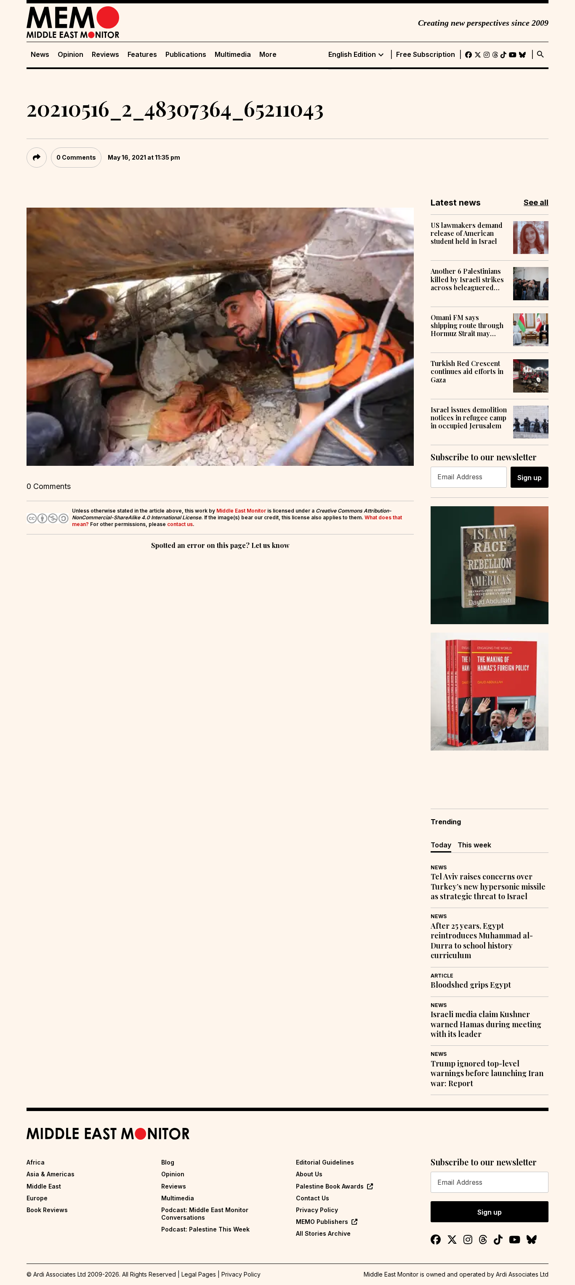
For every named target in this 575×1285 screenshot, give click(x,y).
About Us (309, 1174)
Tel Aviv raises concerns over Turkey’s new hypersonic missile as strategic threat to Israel (488, 886)
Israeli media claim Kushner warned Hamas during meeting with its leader (486, 1024)
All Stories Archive (323, 1233)
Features (142, 55)
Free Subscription (425, 55)
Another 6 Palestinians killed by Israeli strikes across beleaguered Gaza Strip (467, 279)
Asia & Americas (51, 1174)
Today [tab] (441, 845)
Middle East (44, 1186)
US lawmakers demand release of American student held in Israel (467, 233)
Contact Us (312, 1198)
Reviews (105, 55)
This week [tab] (474, 845)
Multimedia (233, 55)
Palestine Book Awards (330, 1186)
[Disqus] (220, 667)
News (40, 55)
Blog (167, 1162)
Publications (185, 55)
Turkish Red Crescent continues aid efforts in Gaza (467, 371)
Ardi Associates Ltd (522, 1274)
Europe (37, 1198)
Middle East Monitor (241, 511)
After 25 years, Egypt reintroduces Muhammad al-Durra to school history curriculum (482, 940)
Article (442, 975)
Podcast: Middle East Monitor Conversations (204, 1213)
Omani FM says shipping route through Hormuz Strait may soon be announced (467, 325)
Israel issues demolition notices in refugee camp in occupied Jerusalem (469, 418)
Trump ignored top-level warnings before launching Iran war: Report (487, 1073)
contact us (180, 524)
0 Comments (76, 157)
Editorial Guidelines (325, 1162)
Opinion (70, 55)
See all (536, 202)
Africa (36, 1162)
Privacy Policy (317, 1209)
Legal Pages (198, 1274)
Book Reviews (47, 1209)
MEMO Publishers (322, 1221)
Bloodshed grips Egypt (471, 985)
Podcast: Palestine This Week (205, 1229)
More (268, 55)
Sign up (529, 477)
